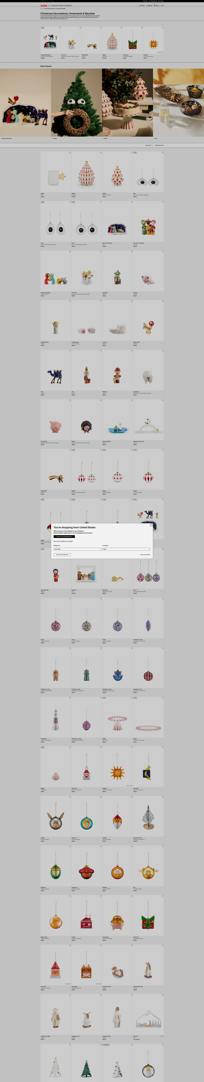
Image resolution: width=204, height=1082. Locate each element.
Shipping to (57, 545)
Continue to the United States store (64, 536)
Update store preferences (62, 554)
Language (105, 545)
